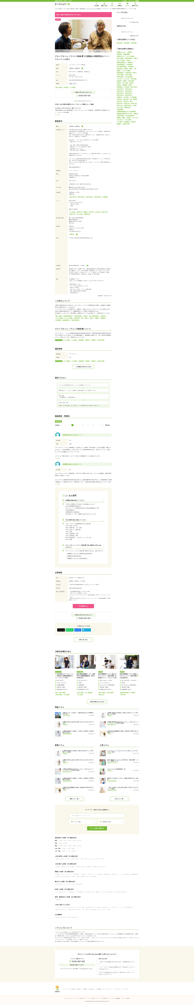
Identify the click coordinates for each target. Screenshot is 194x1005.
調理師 (78, 876)
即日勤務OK (103, 316)
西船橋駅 (63, 866)
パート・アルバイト (61, 682)
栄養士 (73, 876)
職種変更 (137, 0)
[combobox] (97, 815)
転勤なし (92, 318)
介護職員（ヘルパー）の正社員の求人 (77, 558)
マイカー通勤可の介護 (60, 891)
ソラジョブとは (131, 0)
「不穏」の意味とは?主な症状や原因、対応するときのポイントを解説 (122, 788)
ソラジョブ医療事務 (116, 998)
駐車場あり (88, 340)
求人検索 (57, 917)
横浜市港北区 (119, 43)
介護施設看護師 (126, 54)
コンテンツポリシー (117, 989)
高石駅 (103, 866)
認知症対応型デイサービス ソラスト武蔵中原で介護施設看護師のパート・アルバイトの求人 (64, 675)
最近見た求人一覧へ (134, 35)
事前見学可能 (77, 318)
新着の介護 (58, 899)
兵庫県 (70, 845)
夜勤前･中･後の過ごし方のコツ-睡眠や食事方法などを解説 (122, 778)
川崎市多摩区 (82, 8)
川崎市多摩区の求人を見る (97, 701)
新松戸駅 (57, 866)
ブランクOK (119, 78)
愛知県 (60, 843)
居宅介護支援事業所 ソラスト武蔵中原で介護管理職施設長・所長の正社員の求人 (86, 675)
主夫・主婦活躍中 (128, 76)
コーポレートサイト (70, 998)
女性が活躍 (66, 87)
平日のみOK (91, 212)
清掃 (88, 876)
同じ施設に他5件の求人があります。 (84, 101)
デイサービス (135, 117)
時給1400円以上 (128, 91)
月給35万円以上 (133, 87)
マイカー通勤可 (67, 340)
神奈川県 (72, 8)
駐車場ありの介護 (90, 891)
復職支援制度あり (66, 320)
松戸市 (86, 858)
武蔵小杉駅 (89, 866)
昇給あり (86, 316)
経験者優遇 (125, 85)
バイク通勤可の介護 (71, 891)
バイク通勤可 (74, 340)
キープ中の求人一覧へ (134, 22)
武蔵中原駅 (59, 689)
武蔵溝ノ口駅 (103, 689)
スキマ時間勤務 (133, 97)
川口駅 (68, 866)
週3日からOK (72, 214)
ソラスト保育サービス (92, 998)
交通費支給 (105, 197)
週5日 (131, 101)
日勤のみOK (125, 99)
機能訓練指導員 (134, 874)
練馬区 (57, 858)
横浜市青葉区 (126, 43)
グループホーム (59, 340)
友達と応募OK (131, 80)
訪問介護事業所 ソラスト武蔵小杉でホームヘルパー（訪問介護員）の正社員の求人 (129, 675)
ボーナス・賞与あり (121, 60)
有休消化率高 (119, 68)
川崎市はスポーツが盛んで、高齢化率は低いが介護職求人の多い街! (78, 713)
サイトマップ (125, 989)
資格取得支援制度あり (68, 316)
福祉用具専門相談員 (66, 876)
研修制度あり (103, 318)
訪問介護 (100, 671)
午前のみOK (119, 99)
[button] (83, 101)
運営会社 (85, 989)
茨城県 (60, 840)
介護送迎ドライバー (121, 56)
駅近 (82, 318)
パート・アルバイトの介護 (68, 884)
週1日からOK (79, 212)
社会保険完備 (58, 320)
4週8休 (135, 105)
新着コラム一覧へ (74, 798)
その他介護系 (93, 876)
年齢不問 (125, 80)
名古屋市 (98, 858)
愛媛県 (73, 848)
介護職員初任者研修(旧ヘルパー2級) (124, 113)
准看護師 (119, 117)
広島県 (64, 848)
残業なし (86, 318)
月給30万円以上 (120, 89)
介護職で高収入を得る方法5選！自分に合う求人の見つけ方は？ (78, 722)
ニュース (64, 989)
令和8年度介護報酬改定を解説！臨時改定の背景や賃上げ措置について (122, 731)
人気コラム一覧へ (119, 798)
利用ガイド (79, 989)
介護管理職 (119, 54)
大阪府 (65, 845)
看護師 (123, 117)
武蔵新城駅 (124, 689)
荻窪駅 (72, 866)
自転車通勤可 (81, 340)
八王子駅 (77, 866)
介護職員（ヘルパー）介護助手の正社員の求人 (79, 553)
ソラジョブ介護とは (72, 989)
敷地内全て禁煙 (101, 340)
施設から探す (64, 917)
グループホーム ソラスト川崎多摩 (93, 8)
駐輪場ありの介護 (112, 891)
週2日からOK (104, 212)
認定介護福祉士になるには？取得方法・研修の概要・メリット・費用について (123, 760)
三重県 (65, 843)
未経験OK (119, 85)
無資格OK (132, 82)
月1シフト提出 (80, 214)
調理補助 (83, 876)
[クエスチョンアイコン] (82, 68)
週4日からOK (119, 103)
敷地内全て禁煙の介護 (121, 891)
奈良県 (74, 845)
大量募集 (126, 68)
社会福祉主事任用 (120, 115)
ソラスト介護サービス (81, 998)
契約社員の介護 (79, 884)
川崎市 (76, 8)
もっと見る (57, 114)
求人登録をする (83, 606)
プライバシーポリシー (107, 989)
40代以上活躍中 (120, 74)
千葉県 (70, 840)
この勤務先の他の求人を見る (83, 366)
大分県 (68, 851)
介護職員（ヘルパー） (121, 52)
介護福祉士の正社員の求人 (74, 556)
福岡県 (64, 851)
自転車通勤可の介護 (81, 891)
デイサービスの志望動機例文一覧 (116, 769)
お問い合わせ (91, 989)
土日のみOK (97, 212)
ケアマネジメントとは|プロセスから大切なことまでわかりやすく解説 (122, 751)
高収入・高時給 (59, 87)
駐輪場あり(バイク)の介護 (101, 891)
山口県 (68, 848)
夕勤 (131, 99)
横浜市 (77, 858)
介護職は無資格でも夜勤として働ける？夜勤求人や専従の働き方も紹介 (78, 731)
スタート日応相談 (59, 318)
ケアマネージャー (91, 874)
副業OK (130, 85)
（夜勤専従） (77, 68)
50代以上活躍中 (128, 74)
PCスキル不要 (125, 82)
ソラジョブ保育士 (126, 998)
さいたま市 (91, 858)
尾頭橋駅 (95, 866)
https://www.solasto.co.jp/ (75, 588)
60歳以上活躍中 (120, 76)
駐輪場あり (94, 340)
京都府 (60, 845)
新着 (56, 692)
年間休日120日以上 (128, 105)
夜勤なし (136, 58)
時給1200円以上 (81, 197)
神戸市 (102, 858)
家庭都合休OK (87, 214)
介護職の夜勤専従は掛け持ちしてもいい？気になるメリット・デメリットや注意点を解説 (123, 722)
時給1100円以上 (89, 197)
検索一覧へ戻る (83, 639)
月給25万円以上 (128, 89)
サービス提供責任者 (125, 874)
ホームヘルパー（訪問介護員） (107, 684)
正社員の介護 (58, 884)
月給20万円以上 (120, 91)
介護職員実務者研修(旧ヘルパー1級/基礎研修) (126, 111)
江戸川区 (67, 858)
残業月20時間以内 (75, 320)
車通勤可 (97, 318)
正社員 (80, 682)
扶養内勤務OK (120, 87)
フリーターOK (126, 78)
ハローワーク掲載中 (68, 318)
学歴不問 (119, 82)
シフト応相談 (72, 87)
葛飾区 (72, 858)
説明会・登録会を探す (73, 917)
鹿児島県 (73, 851)
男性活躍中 (119, 80)
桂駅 (99, 866)
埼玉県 (65, 840)
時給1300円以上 (73, 197)
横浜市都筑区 (133, 43)
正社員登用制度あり (78, 316)
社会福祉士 (128, 117)
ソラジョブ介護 (66, 8)
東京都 (74, 840)
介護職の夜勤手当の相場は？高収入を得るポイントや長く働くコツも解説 (123, 713)
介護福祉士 (71, 68)
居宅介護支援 (80, 671)
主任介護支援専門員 (130, 115)
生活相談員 (58, 876)
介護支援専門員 (120, 109)
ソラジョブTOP (58, 8)
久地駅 (70, 83)
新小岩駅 (83, 866)
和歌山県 (79, 845)
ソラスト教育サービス (104, 998)
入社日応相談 (133, 78)
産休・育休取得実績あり (94, 316)
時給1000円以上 (98, 197)
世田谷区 (62, 858)
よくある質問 (124, 0)
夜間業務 (85, 212)
